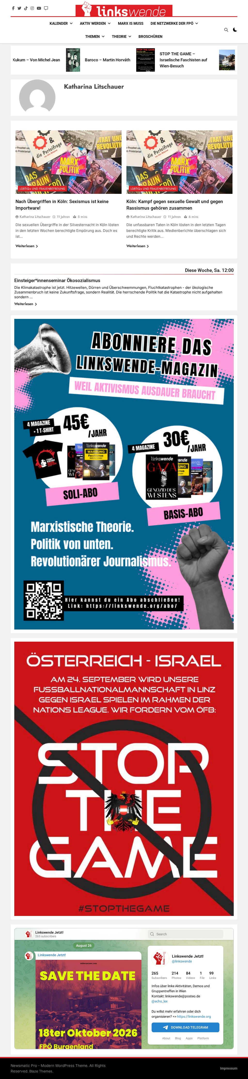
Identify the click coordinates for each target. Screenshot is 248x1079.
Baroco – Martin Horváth (69, 59)
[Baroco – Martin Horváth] (34, 60)
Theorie (119, 36)
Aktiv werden (93, 23)
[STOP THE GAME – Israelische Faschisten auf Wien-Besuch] (107, 59)
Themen (92, 36)
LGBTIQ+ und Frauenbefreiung (42, 189)
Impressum (228, 1068)
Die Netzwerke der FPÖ (172, 23)
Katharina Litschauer (35, 216)
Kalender (59, 23)
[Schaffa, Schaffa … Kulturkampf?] (195, 60)
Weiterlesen (25, 246)
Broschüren (151, 36)
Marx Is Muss (130, 23)
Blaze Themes (40, 1071)
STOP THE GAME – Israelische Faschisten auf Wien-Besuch (145, 59)
